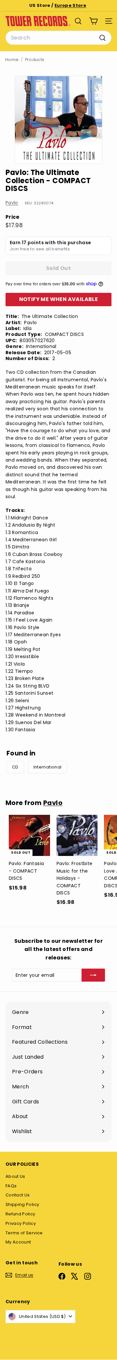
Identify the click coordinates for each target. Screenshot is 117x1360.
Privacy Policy (21, 1223)
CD (15, 767)
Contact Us (18, 1195)
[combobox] (58, 38)
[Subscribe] (93, 975)
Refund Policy (20, 1214)
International (47, 767)
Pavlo (12, 202)
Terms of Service (24, 1233)
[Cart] (93, 21)
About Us (15, 1176)
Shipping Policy (22, 1204)
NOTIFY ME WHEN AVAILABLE (58, 299)
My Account (18, 1242)
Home (12, 59)
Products (35, 59)
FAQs (11, 1186)
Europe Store (70, 5)
